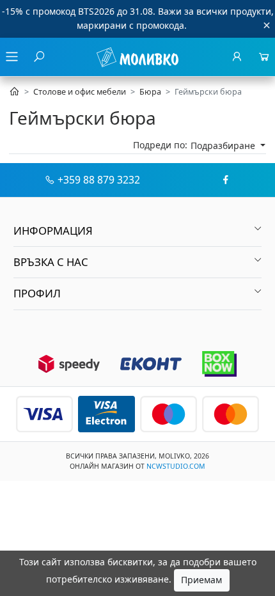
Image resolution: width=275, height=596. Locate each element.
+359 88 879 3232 (99, 180)
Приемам (201, 580)
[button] (137, 230)
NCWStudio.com (175, 466)
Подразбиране (224, 145)
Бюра (150, 91)
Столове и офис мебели (79, 91)
